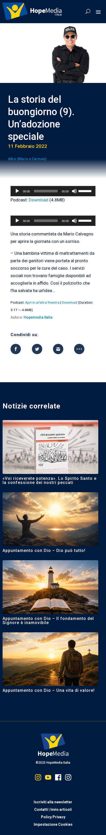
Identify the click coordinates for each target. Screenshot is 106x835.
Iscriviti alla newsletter (53, 802)
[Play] (17, 191)
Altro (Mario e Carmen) (27, 159)
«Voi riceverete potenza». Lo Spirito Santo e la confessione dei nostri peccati (49, 480)
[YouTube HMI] (48, 778)
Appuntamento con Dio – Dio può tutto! (45, 550)
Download (38, 199)
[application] (53, 191)
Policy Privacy (53, 817)
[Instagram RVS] (68, 778)
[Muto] (74, 191)
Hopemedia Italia (38, 317)
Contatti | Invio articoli (53, 809)
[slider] (85, 190)
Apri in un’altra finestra (42, 302)
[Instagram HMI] (38, 778)
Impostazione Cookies (53, 824)
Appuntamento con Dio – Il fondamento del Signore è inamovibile (48, 620)
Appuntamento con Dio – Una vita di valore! (49, 690)
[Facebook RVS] (58, 778)
